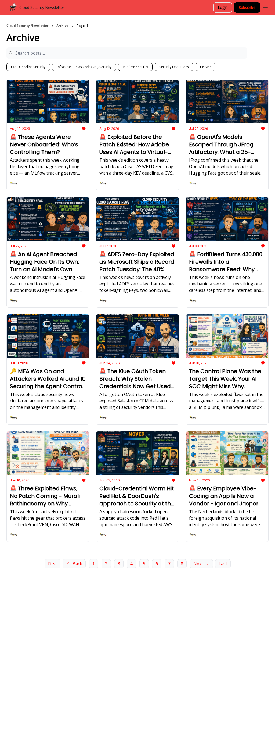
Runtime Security (135, 67)
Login (222, 7)
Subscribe (247, 7)
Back (77, 564)
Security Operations (174, 67)
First (52, 564)
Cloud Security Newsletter (27, 26)
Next (198, 564)
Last (223, 564)
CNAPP (205, 67)
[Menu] (265, 7)
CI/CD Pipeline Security (28, 67)
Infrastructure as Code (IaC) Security (84, 67)
